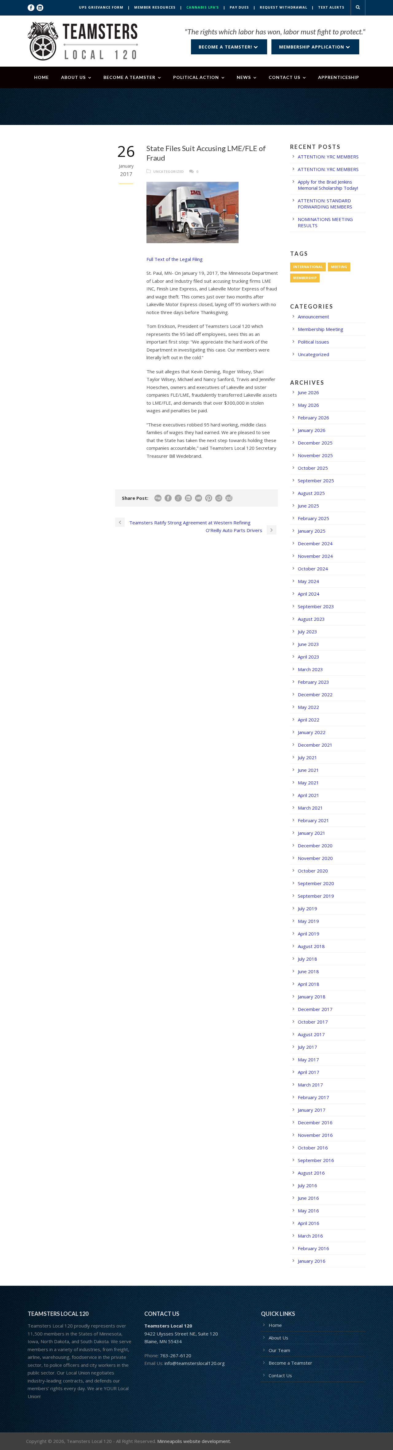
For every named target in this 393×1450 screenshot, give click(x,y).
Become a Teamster (129, 77)
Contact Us (284, 77)
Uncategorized (168, 171)
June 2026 (308, 392)
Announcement (313, 316)
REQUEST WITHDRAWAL (283, 7)
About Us (73, 77)
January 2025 (311, 531)
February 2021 (313, 820)
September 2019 (316, 896)
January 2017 (311, 1110)
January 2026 (311, 430)
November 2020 (315, 858)
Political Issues (313, 342)
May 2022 (308, 707)
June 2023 (308, 644)
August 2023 (311, 619)
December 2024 (315, 543)
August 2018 (311, 946)
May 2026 (308, 405)
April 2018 (308, 984)
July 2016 (307, 1185)
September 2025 (316, 480)
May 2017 (308, 1059)
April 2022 (308, 720)
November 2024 (315, 556)
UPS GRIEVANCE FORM (101, 7)
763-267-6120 (175, 1355)
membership (305, 277)
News (244, 77)
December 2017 (315, 1009)
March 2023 (310, 669)
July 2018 (307, 959)
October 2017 (313, 1022)
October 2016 (313, 1148)
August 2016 (311, 1173)
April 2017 (308, 1072)
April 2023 (308, 657)
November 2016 (315, 1135)
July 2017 (307, 1047)
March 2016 (310, 1236)
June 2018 (308, 971)
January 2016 (311, 1261)
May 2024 (308, 581)
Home (41, 77)
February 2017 (313, 1097)
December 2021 (315, 745)
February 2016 (313, 1248)
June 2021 (308, 770)
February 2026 (313, 417)
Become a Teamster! (226, 47)
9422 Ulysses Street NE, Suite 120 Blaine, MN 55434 (181, 1333)
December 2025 (315, 443)
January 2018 (311, 996)
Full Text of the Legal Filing (174, 259)
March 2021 (310, 808)
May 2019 (308, 921)
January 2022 (311, 732)
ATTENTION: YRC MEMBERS (328, 157)
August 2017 (311, 1034)
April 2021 (308, 795)
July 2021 (307, 757)
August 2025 (311, 493)
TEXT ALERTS (331, 7)
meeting (339, 266)
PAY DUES (239, 7)
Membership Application (312, 47)
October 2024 (313, 569)
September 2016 (316, 1160)
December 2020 (315, 845)
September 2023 (316, 606)
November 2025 (315, 455)
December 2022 (315, 694)
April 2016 (308, 1223)
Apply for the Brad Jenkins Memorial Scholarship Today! (328, 185)
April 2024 (308, 594)
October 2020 (313, 871)
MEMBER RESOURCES (155, 7)
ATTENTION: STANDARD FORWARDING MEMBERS (325, 203)
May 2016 (308, 1210)
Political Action (196, 77)
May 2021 (308, 782)
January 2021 (311, 833)
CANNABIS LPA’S (202, 7)
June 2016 (308, 1198)
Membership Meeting (320, 329)
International (308, 266)
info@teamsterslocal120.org (195, 1363)
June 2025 (308, 506)
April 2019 (308, 934)
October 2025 (313, 468)
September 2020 (316, 883)
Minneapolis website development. (194, 1441)
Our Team (279, 1350)
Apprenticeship (338, 77)
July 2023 (307, 631)
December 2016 (315, 1122)
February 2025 (313, 518)
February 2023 (313, 682)
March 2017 (310, 1085)
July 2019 (307, 908)
